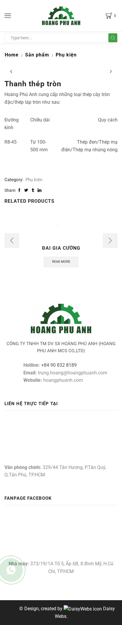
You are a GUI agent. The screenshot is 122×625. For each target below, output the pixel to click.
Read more (61, 262)
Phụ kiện (66, 55)
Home (12, 55)
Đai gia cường (61, 248)
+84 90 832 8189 (59, 365)
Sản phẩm (37, 55)
